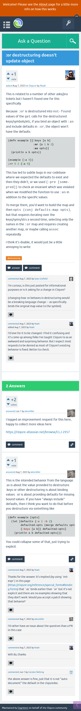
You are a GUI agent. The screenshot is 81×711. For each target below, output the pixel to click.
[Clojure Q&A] (18, 23)
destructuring (13, 258)
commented (13, 279)
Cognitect (23, 707)
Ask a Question (34, 41)
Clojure (32, 85)
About (43, 4)
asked (9, 85)
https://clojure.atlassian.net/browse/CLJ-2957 (38, 432)
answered (10, 411)
